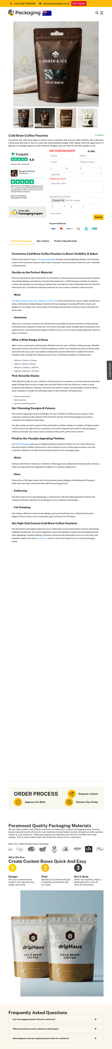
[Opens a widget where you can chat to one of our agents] (101, 1044)
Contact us (42, 538)
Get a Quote (43, 241)
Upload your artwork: (60, 196)
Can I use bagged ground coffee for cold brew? (34, 1019)
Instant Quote (109, 370)
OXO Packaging (22, 444)
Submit (98, 217)
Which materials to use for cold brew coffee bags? (36, 1029)
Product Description (21, 241)
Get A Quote (79, 3)
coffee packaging (44, 259)
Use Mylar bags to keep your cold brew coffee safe (34, 301)
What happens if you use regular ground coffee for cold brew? (41, 1038)
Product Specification (65, 241)
